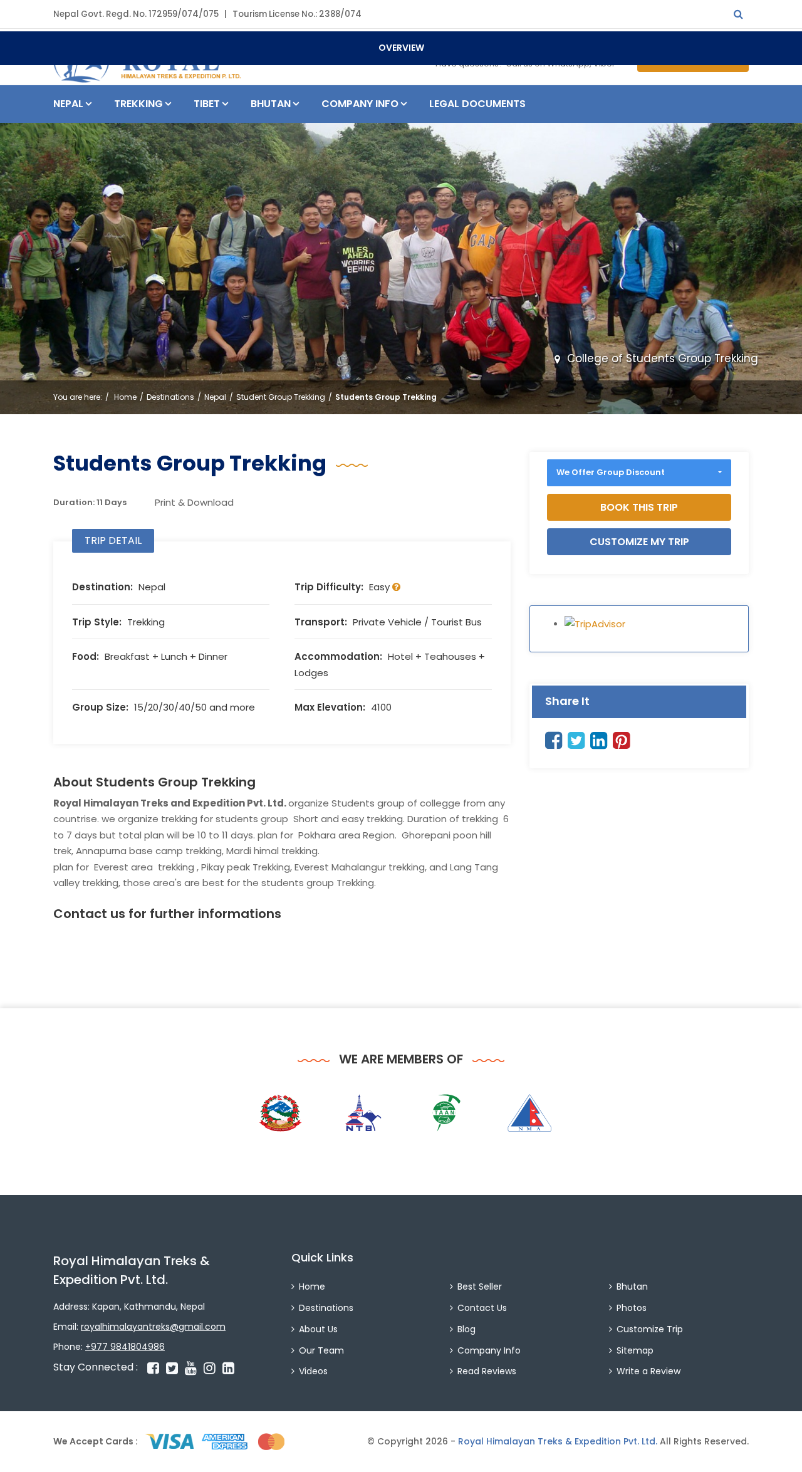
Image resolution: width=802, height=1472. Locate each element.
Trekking (138, 104)
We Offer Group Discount (610, 472)
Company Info (359, 104)
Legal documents (477, 104)
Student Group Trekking (280, 397)
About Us (318, 1329)
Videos (313, 1371)
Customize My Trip (639, 542)
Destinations (170, 397)
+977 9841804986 (125, 1346)
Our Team (321, 1350)
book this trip (639, 507)
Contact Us (482, 1308)
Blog (466, 1329)
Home (125, 397)
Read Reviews (486, 1371)
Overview (401, 47)
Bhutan (271, 104)
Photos (632, 1308)
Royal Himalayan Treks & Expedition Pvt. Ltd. (557, 1441)
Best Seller (479, 1286)
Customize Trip (650, 1329)
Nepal (68, 104)
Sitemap (635, 1350)
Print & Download (194, 502)
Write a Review (648, 1371)
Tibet (207, 104)
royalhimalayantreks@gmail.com (153, 1326)
